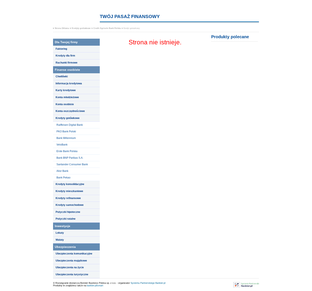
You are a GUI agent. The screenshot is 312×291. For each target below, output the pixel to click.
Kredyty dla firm (65, 55)
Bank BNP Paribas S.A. (69, 157)
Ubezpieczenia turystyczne (72, 274)
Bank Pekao (63, 177)
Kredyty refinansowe (68, 198)
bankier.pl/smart (95, 285)
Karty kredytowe (66, 90)
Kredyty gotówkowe (81, 28)
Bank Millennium (66, 138)
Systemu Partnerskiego (143, 283)
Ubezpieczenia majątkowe (71, 260)
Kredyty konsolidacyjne (70, 184)
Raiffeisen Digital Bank (69, 124)
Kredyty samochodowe (70, 204)
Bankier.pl (160, 283)
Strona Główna (62, 28)
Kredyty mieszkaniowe (69, 191)
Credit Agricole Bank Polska (107, 28)
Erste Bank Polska (66, 151)
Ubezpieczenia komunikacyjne (74, 253)
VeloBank (61, 144)
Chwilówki (62, 76)
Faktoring (61, 48)
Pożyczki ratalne (66, 218)
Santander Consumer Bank (72, 164)
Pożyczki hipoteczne (68, 211)
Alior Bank (62, 171)
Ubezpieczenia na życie (70, 267)
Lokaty (60, 232)
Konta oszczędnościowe (70, 111)
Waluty (60, 239)
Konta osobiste (65, 104)
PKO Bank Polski (66, 131)
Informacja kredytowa (69, 83)
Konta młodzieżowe (67, 97)
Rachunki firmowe (66, 62)
